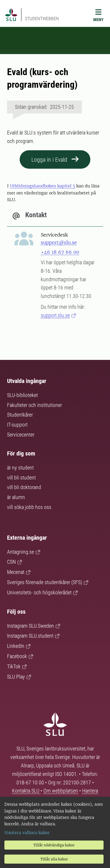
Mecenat (15, 572)
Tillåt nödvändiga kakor (54, 845)
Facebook (17, 656)
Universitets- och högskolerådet (39, 592)
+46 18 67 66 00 (60, 252)
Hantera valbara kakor (27, 832)
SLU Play (16, 677)
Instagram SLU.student (30, 636)
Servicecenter (20, 435)
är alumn (16, 497)
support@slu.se (59, 242)
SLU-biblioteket (22, 395)
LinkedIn (15, 646)
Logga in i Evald (49, 159)
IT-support (17, 425)
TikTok (14, 666)
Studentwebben (42, 18)
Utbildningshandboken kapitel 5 (42, 186)
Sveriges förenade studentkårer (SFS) (44, 582)
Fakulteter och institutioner (34, 405)
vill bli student (21, 477)
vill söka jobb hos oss (29, 507)
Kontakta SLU (26, 791)
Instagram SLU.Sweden (30, 626)
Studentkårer (20, 415)
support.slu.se (55, 315)
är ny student (20, 468)
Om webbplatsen (60, 791)
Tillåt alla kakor (54, 859)
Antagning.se (20, 552)
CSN (11, 562)
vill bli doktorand (24, 487)
